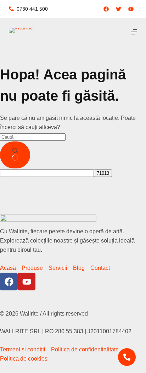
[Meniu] (134, 32)
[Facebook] (9, 281)
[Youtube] (26, 281)
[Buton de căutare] (15, 154)
